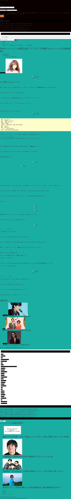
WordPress (24, 498)
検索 (2, 16)
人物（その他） (4, 403)
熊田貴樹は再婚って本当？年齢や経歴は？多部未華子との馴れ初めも (13, 30)
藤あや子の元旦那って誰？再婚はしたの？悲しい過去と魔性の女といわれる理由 (16, 25)
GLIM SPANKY (4, 361)
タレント (2, 384)
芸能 (3, 42)
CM (1, 399)
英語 (2, 357)
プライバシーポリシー (7, 494)
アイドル (2, 375)
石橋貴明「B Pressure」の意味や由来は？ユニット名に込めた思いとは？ (33, 471)
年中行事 (2, 391)
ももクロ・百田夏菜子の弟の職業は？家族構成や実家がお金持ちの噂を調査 (15, 28)
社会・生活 (5, 343)
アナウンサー (3, 398)
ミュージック (5, 43)
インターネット (4, 401)
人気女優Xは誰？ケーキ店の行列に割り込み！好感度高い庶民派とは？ (17, 344)
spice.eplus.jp (36, 272)
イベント (2, 373)
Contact (4, 493)
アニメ (9, 56)
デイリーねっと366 (4, 0)
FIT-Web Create (12, 498)
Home (4, 490)
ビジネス (2, 392)
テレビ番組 (3, 368)
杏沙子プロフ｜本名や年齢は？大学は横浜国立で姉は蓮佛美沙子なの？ (32, 487)
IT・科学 (2, 396)
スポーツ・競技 (4, 377)
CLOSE (1, 4)
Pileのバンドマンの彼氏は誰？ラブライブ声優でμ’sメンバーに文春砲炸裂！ (18, 45)
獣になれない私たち (5, 359)
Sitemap (4, 491)
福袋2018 (3, 370)
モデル (4, 328)
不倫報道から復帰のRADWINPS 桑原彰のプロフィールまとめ (28, 456)
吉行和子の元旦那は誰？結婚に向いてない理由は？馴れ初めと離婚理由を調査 (15, 23)
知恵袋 (2, 354)
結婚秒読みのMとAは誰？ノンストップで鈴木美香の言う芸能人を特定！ (17, 330)
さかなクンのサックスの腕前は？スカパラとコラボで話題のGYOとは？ (17, 316)
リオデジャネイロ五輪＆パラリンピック (9, 366)
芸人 (2, 387)
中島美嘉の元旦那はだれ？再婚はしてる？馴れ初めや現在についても (13, 27)
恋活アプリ (3, 356)
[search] (16, 40)
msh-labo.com (36, 78)
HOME (4, 41)
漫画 (2, 389)
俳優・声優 (14, 56)
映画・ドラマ (3, 385)
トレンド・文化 (4, 371)
